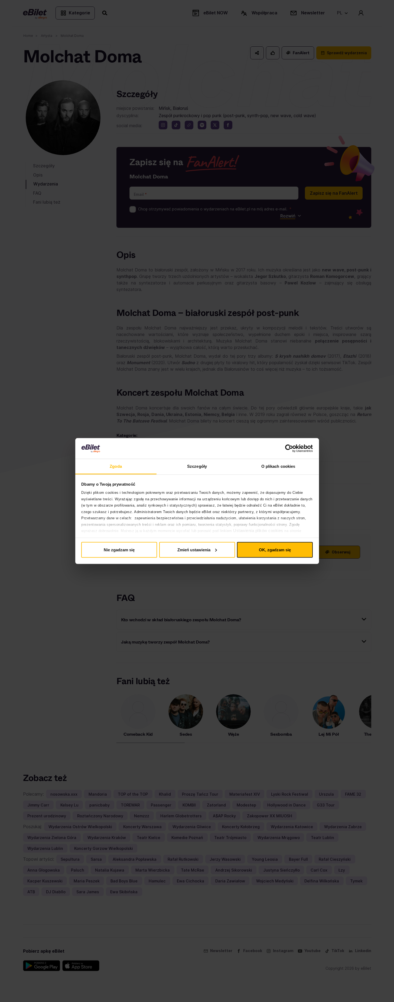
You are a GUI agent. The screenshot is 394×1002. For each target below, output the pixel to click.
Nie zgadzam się (119, 549)
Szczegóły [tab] (197, 466)
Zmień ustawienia (193, 549)
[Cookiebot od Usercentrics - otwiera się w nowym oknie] (289, 448)
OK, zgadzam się (275, 549)
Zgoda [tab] (116, 466)
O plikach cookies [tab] (278, 466)
